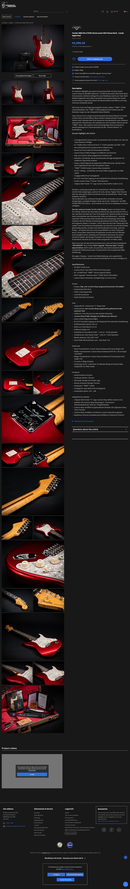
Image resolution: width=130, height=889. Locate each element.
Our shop (37, 813)
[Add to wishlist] (73, 58)
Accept (32, 774)
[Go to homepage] (9, 5)
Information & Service (43, 809)
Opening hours (38, 815)
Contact (36, 825)
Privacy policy (32, 770)
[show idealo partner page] (70, 845)
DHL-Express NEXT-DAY (41, 828)
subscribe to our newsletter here (108, 821)
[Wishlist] (103, 11)
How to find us (38, 823)
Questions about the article (85, 429)
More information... (68, 869)
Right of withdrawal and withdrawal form (77, 830)
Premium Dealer (39, 830)
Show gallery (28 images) (23, 76)
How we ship (38, 832)
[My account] (107, 11)
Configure (56, 874)
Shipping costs (38, 820)
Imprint (67, 813)
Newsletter (103, 809)
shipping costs (46, 853)
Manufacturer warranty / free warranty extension (80, 827)
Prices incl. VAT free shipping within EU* (82, 46)
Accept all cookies (65, 880)
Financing (37, 818)
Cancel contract (71, 833)
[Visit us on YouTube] (119, 831)
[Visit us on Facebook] (111, 831)
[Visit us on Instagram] (104, 831)
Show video (42, 76)
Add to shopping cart (95, 59)
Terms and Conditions (71, 815)
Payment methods (39, 835)
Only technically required (75, 874)
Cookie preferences (71, 820)
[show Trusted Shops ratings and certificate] (60, 845)
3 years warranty (70, 825)
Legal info (69, 809)
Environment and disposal (73, 822)
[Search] (67, 11)
